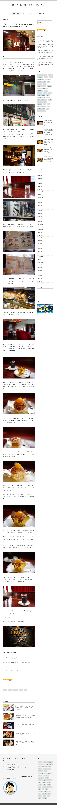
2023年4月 (39, 213)
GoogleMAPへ (28, 662)
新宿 (39, 99)
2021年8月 (39, 267)
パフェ (44, 81)
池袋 (45, 104)
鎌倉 (39, 111)
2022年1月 (39, 254)
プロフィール (41, 13)
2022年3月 (39, 248)
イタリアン (40, 77)
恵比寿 (48, 97)
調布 (48, 106)
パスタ (39, 81)
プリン (39, 88)
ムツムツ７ (10, 687)
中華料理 (40, 93)
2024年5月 (39, 178)
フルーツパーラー (41, 86)
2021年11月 (40, 259)
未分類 (38, 293)
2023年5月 (39, 210)
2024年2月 (39, 186)
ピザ (45, 83)
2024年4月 (39, 181)
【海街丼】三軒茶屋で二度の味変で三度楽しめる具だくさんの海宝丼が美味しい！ (45, 46)
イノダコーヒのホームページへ (11, 670)
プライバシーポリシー (25, 780)
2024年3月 (39, 183)
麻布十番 (44, 111)
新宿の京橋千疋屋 (13, 348)
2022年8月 (39, 235)
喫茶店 (21, 689)
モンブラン (15, 689)
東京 (25, 689)
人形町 (45, 93)
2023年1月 (39, 221)
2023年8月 (39, 202)
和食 (39, 95)
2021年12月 (40, 256)
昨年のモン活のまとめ (9, 621)
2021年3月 (39, 281)
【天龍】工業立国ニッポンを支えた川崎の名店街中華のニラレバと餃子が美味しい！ (45, 64)
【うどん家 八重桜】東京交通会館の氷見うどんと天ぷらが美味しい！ (45, 40)
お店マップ (32, 13)
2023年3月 (39, 216)
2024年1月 (39, 189)
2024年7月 (39, 173)
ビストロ (40, 83)
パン (48, 81)
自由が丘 (44, 106)
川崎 (44, 97)
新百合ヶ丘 (44, 99)
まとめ (24, 13)
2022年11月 (40, 227)
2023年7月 (39, 205)
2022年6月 (39, 240)
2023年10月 (40, 197)
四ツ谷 (48, 95)
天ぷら (39, 97)
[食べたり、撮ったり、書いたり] (28, 4)
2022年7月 (39, 237)
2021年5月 (39, 275)
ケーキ (10, 689)
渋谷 (39, 106)
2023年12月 (40, 191)
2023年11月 (40, 194)
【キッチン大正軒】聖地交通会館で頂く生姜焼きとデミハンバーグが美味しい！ (45, 58)
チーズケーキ (41, 79)
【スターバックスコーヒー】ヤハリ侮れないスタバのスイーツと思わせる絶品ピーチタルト (25, 707)
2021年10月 (40, 262)
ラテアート (40, 90)
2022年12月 (40, 224)
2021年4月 (39, 278)
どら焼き (50, 74)
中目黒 (46, 90)
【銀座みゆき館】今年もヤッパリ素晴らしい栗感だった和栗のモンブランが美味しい (25, 743)
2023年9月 (39, 200)
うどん (39, 74)
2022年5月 (39, 243)
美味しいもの (16, 13)
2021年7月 (39, 270)
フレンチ (49, 86)
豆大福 (39, 108)
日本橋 (50, 99)
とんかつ (45, 74)
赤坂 (44, 108)
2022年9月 (39, 232)
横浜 (46, 102)
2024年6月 (39, 175)
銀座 (48, 108)
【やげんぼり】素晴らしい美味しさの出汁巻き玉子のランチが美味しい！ (45, 52)
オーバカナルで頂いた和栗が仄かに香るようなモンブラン (19, 536)
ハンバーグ (48, 79)
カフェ (5, 689)
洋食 (48, 104)
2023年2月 (39, 218)
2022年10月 (40, 229)
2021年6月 (39, 273)
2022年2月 (39, 251)
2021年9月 (39, 264)
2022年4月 (39, 246)
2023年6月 (39, 208)
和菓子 (50, 93)
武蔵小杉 (40, 104)
